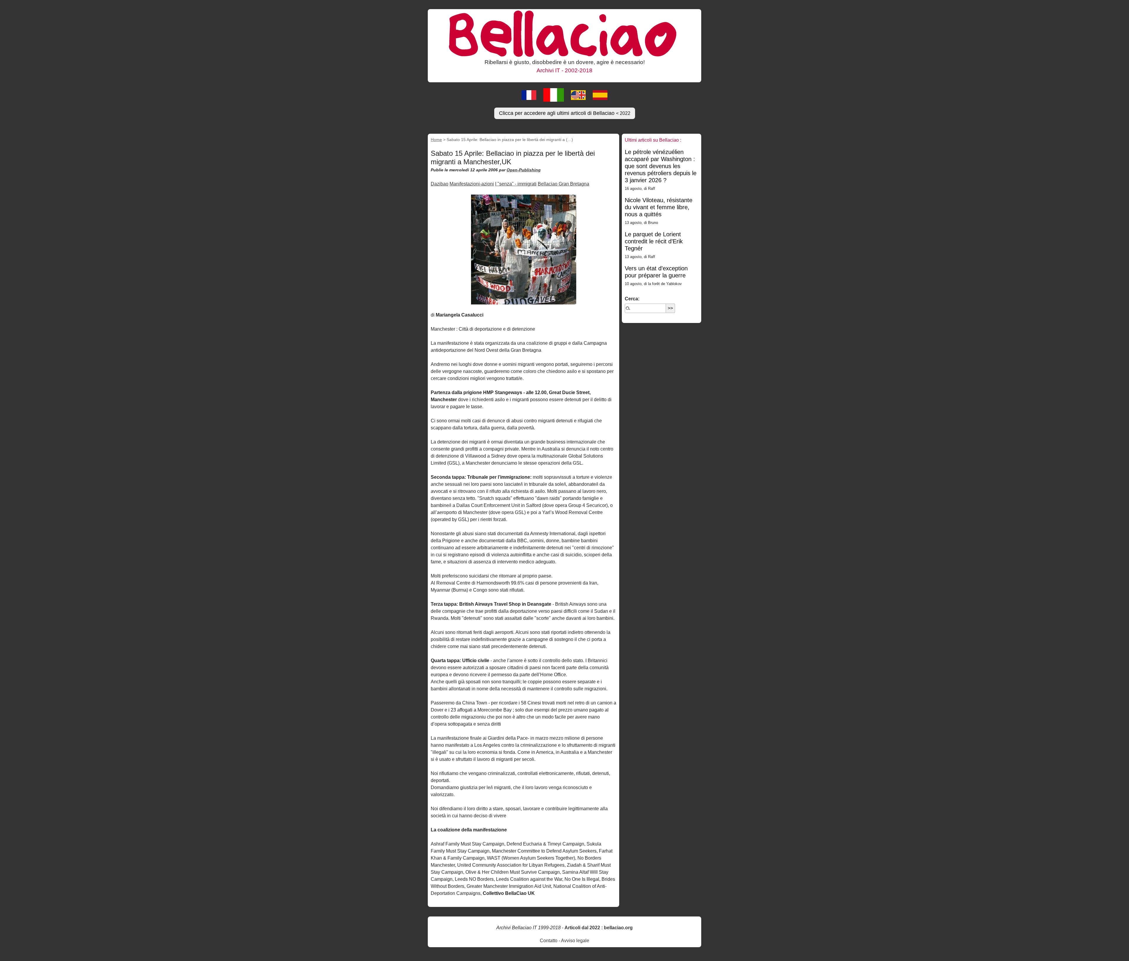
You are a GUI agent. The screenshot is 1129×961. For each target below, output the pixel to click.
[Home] (564, 33)
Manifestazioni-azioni (472, 183)
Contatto (548, 940)
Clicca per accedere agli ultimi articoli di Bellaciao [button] (564, 113)
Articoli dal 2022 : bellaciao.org (598, 927)
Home (436, 139)
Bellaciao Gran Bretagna (563, 183)
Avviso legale (575, 940)
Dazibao (439, 183)
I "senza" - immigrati (516, 183)
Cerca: (632, 298)
